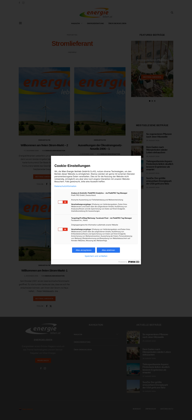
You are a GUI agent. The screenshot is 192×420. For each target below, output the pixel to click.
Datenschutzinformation (65, 186)
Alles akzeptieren (84, 250)
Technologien (117, 171)
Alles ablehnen (108, 250)
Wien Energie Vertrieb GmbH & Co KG (79, 171)
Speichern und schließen (96, 256)
